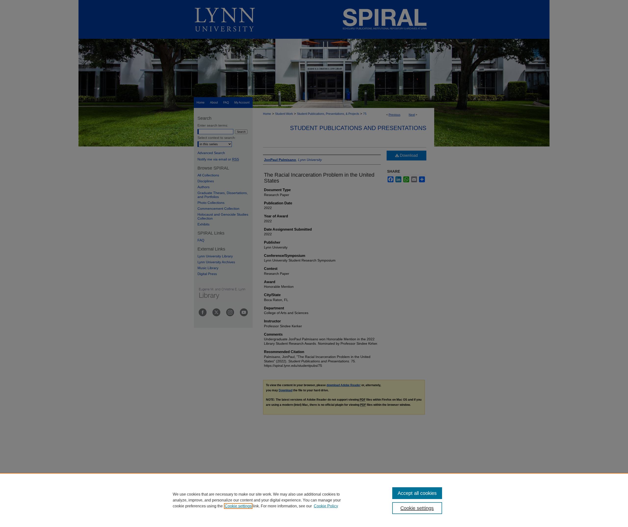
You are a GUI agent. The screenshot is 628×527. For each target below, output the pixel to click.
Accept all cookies (417, 493)
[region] (314, 500)
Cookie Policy (326, 506)
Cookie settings (238, 506)
